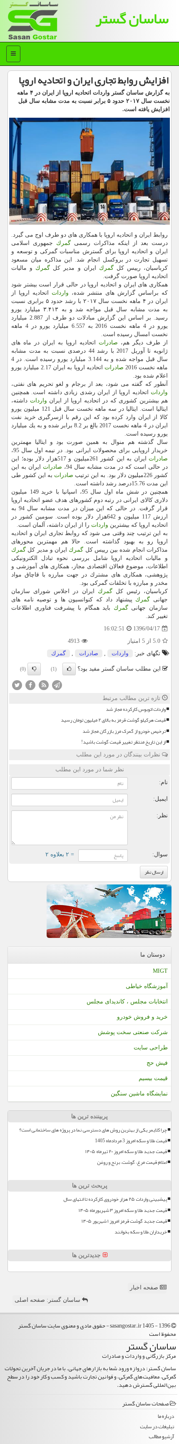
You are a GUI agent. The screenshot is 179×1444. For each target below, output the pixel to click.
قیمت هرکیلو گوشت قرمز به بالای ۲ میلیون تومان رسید (113, 720)
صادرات (108, 342)
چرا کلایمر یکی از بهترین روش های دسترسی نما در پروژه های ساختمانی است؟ (93, 1130)
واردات (60, 293)
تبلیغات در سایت (157, 1427)
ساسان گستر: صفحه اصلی (48, 1300)
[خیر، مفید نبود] (34, 669)
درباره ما (166, 1416)
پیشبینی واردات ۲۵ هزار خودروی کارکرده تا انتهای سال (115, 1199)
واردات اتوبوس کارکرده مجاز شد (136, 709)
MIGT (160, 971)
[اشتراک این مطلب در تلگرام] (57, 685)
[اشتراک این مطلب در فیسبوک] (30, 685)
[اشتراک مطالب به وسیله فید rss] (44, 685)
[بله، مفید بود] (69, 669)
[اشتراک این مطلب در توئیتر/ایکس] (17, 685)
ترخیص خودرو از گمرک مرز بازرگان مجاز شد (124, 731)
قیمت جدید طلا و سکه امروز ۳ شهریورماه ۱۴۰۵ (123, 1210)
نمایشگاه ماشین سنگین (139, 1093)
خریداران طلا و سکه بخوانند (140, 1232)
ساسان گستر (132, 18)
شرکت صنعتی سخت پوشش (133, 1032)
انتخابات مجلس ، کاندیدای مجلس (127, 1001)
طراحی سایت (151, 1047)
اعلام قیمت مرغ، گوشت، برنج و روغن (132, 1162)
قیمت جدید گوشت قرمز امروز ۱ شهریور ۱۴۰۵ (124, 1221)
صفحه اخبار (145, 1287)
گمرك (63, 243)
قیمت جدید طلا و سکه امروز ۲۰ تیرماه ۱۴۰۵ (126, 1151)
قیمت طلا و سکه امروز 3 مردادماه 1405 (131, 1141)
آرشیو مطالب (161, 1437)
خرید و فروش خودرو (142, 1017)
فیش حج (157, 1063)
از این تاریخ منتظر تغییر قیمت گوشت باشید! (123, 742)
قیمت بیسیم (153, 1078)
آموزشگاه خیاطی (147, 986)
